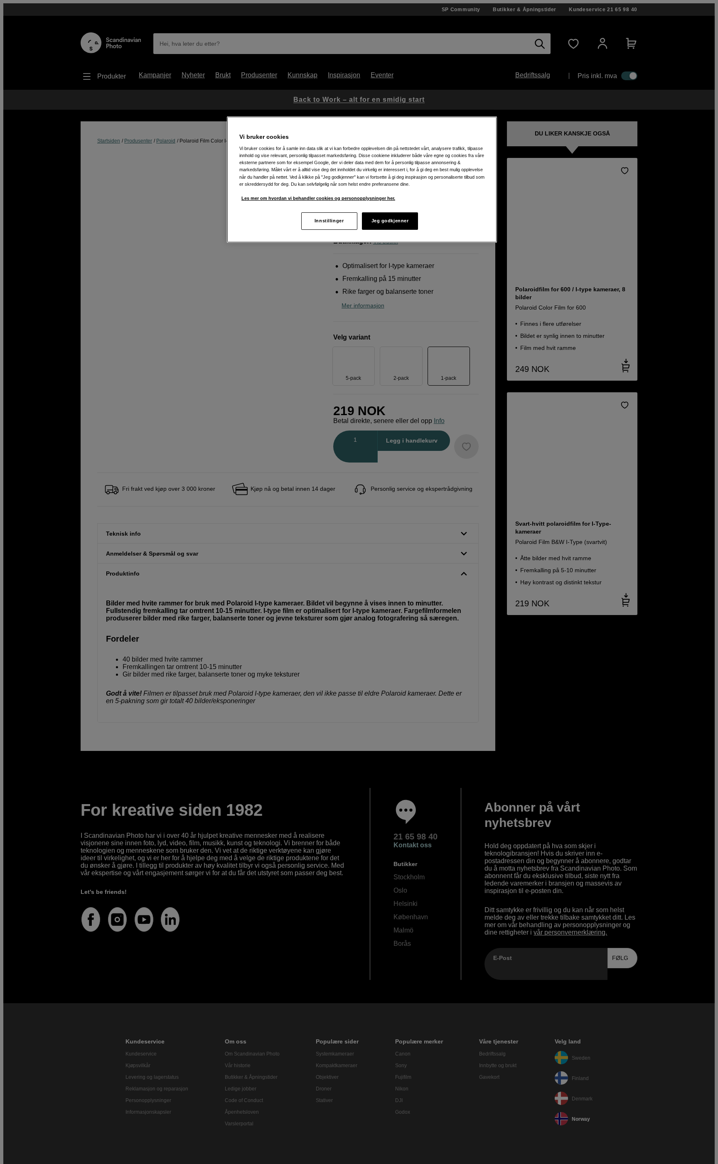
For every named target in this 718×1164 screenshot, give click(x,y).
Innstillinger (329, 220)
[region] (362, 179)
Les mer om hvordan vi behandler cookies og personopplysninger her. (318, 198)
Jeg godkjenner (390, 220)
